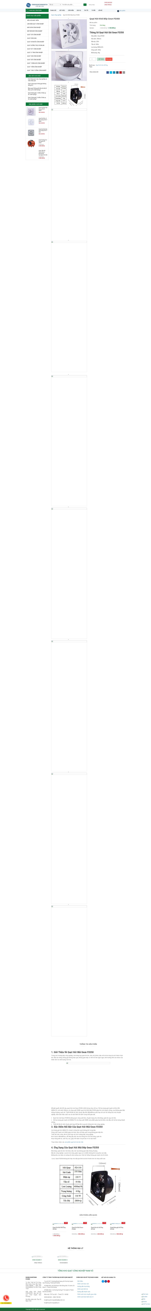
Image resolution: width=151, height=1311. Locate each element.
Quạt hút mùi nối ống (102, 65)
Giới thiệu (62, 10)
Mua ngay (109, 59)
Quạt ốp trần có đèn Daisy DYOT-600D (43, 120)
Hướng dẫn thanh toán (83, 1291)
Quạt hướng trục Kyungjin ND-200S (43, 141)
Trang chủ (53, 10)
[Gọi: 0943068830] (6, 1298)
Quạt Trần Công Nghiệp (34, 66)
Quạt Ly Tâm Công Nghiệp (35, 52)
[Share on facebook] (107, 72)
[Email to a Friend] (124, 72)
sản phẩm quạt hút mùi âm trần (73, 1142)
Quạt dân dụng (32, 38)
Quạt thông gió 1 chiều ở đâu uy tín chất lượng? (37, 93)
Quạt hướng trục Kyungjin (35, 45)
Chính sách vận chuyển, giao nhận (86, 1294)
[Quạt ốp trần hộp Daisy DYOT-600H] (31, 111)
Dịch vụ (79, 10)
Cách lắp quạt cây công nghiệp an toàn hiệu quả (37, 79)
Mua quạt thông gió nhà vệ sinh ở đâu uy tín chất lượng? (37, 89)
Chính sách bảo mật (83, 1283)
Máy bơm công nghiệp (34, 27)
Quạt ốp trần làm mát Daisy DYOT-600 (43, 130)
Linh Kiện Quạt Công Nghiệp (35, 24)
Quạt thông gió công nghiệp (36, 63)
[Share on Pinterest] (120, 72)
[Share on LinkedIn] (114, 72)
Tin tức (86, 10)
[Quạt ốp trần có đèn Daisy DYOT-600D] (31, 122)
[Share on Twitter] (111, 72)
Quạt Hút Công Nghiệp (34, 49)
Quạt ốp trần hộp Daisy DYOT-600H (43, 109)
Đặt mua (101, 59)
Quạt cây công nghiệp (34, 34)
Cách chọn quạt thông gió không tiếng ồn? (37, 84)
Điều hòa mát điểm (33, 20)
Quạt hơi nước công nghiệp (35, 41)
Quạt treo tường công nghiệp (36, 70)
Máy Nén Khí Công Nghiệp (34, 31)
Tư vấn (93, 10)
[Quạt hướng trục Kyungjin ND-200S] (31, 143)
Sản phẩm (71, 10)
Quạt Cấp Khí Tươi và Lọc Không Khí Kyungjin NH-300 (43, 153)
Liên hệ (100, 10)
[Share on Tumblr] (117, 72)
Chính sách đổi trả (82, 1289)
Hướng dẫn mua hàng (83, 1286)
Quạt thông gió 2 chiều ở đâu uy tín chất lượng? (37, 98)
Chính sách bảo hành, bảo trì (85, 1297)
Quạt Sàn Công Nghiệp (34, 56)
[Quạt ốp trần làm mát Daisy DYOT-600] (31, 132)
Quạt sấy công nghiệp (34, 59)
